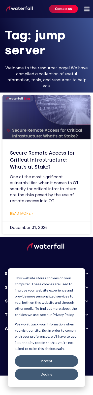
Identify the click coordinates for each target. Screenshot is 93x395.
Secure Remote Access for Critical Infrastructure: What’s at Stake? (42, 160)
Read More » (21, 213)
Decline (46, 374)
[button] (87, 8)
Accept (46, 361)
